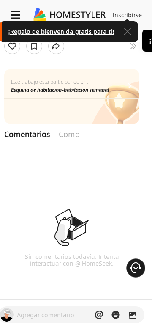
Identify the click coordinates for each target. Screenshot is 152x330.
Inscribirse (127, 14)
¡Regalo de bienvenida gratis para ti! (61, 31)
